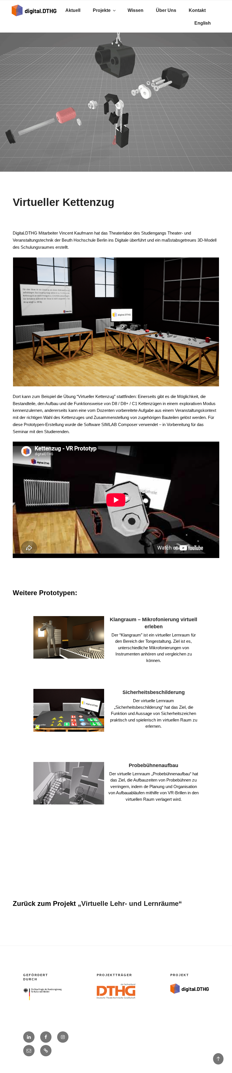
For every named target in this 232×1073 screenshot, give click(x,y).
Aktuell (72, 10)
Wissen (135, 10)
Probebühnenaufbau (153, 765)
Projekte (102, 10)
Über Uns (166, 10)
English (202, 23)
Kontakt (197, 10)
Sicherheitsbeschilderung (154, 692)
